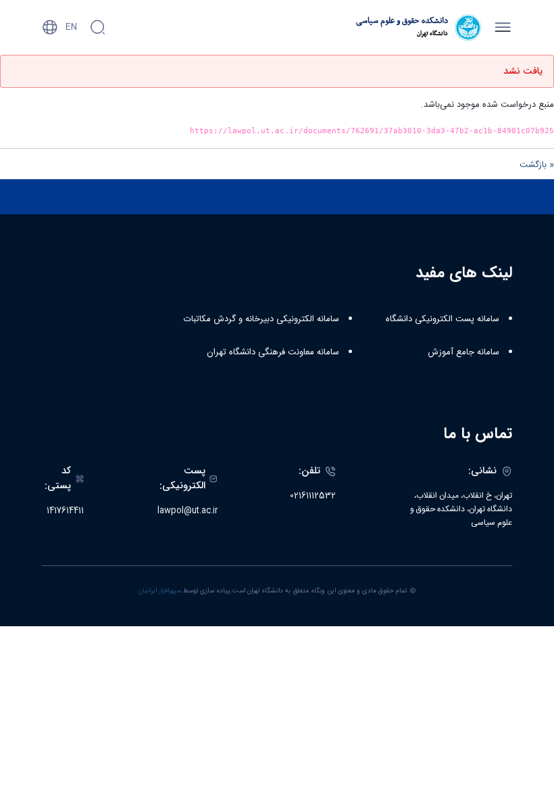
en (71, 27)
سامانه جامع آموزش (463, 352)
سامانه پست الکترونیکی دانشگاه (442, 319)
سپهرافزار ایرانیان (159, 591)
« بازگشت (537, 165)
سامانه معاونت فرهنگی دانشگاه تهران (273, 352)
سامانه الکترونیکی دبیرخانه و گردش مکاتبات (261, 319)
